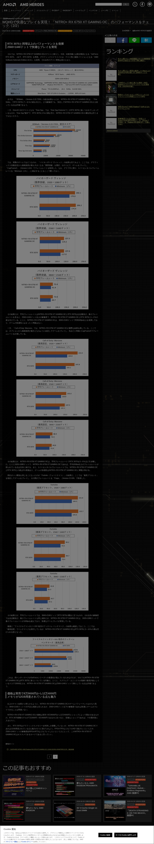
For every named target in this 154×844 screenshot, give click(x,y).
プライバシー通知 (11, 842)
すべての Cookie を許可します (126, 835)
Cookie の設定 (105, 835)
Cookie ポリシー (27, 842)
